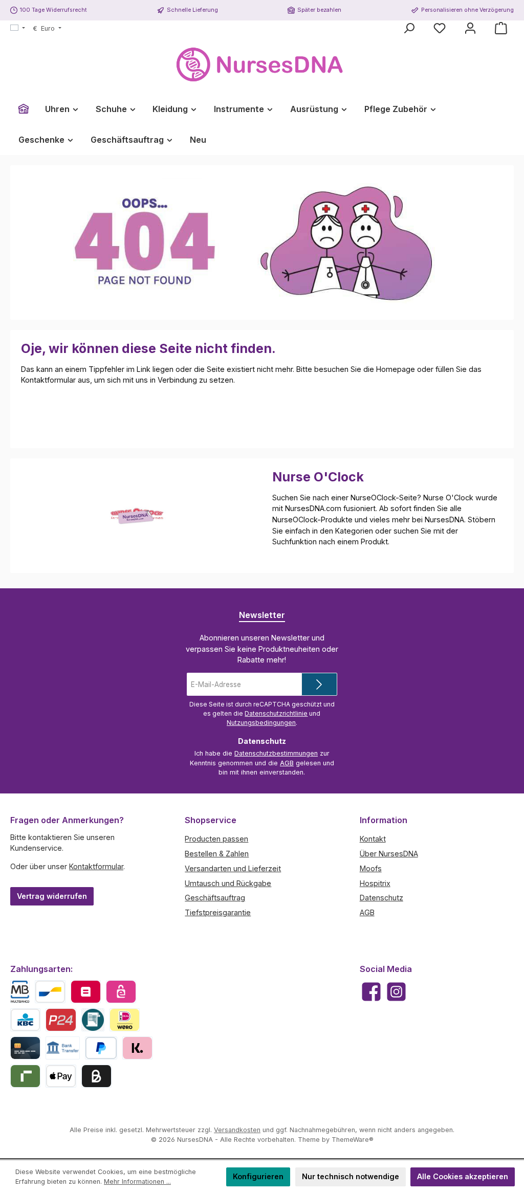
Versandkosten (237, 1130)
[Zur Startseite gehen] (262, 65)
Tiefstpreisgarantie (218, 912)
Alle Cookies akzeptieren (462, 1176)
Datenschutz (381, 897)
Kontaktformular (96, 866)
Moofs (371, 868)
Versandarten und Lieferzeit (233, 868)
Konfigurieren (258, 1176)
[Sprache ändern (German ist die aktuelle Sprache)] (17, 28)
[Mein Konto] (470, 28)
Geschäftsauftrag (215, 897)
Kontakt (373, 838)
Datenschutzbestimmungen (276, 753)
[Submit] (319, 684)
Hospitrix (375, 883)
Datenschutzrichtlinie (276, 713)
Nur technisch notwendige (350, 1176)
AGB (287, 763)
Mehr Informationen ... (137, 1181)
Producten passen (216, 838)
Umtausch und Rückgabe (228, 883)
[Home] (23, 109)
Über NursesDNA (389, 853)
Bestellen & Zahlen (217, 853)
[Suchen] (409, 28)
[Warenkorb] (501, 28)
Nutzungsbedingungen (261, 722)
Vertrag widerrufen (52, 896)
